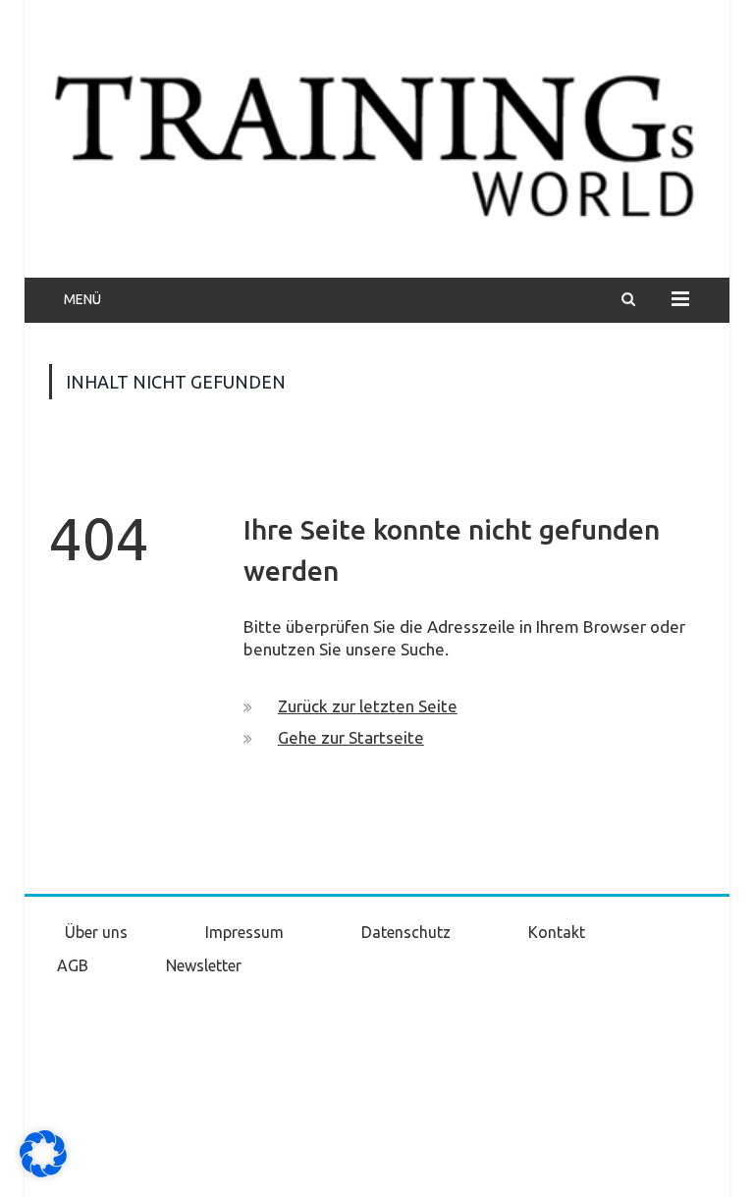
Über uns (96, 932)
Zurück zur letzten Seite (368, 706)
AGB (72, 965)
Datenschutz (406, 932)
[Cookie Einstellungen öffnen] (43, 1172)
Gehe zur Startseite (351, 737)
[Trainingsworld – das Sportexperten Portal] (377, 142)
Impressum (244, 932)
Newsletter (204, 965)
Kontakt (556, 932)
